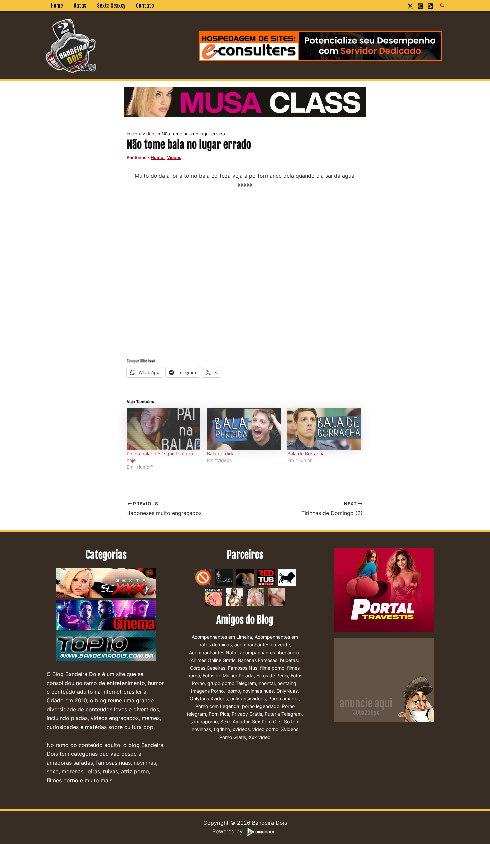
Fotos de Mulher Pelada (228, 675)
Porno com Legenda (217, 706)
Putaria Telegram (283, 714)
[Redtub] (266, 577)
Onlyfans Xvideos (209, 698)
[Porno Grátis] (255, 596)
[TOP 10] (106, 646)
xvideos (241, 729)
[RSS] (430, 6)
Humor (158, 157)
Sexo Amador (234, 721)
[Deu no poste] (287, 577)
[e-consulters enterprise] (320, 45)
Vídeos (174, 157)
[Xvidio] (276, 596)
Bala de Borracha (306, 453)
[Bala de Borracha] (324, 429)
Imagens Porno (207, 691)
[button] (442, 5)
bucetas (289, 660)
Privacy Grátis (247, 714)
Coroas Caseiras (207, 668)
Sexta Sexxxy (111, 5)
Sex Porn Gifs (266, 721)
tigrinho (222, 729)
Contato (145, 5)
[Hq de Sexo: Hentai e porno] (213, 596)
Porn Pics (219, 714)
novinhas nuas (258, 691)
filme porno (272, 668)
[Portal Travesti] (384, 589)
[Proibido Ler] (203, 577)
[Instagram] (420, 6)
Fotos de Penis (272, 675)
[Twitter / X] (410, 6)
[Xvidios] (234, 596)
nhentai (267, 683)
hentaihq (286, 683)
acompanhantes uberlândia (269, 652)
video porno (265, 729)
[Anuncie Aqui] (384, 679)
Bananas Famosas (257, 660)
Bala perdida (221, 453)
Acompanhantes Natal (213, 652)
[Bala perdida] (244, 429)
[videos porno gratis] (245, 577)
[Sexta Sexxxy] (106, 583)
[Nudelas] (224, 577)
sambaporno (204, 721)
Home (57, 5)
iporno (233, 691)
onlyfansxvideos (248, 698)
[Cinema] (106, 615)
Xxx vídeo (259, 737)
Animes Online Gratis (213, 660)
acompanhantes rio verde (262, 644)
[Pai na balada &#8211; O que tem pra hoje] (163, 429)
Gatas (80, 5)
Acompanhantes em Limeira (222, 637)
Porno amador (283, 698)
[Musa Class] (245, 101)
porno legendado (260, 706)
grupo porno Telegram (231, 683)
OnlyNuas (287, 691)
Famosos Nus (242, 668)
